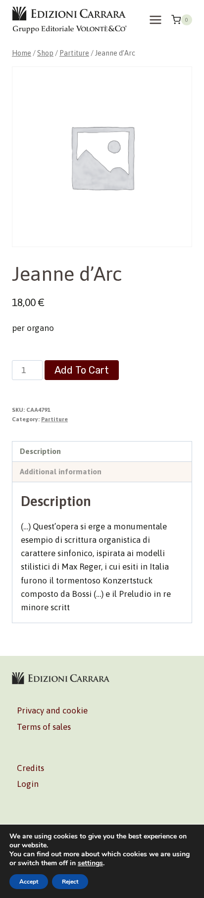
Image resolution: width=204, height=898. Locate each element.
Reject (70, 882)
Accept (28, 882)
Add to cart (81, 370)
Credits (30, 768)
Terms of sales (44, 727)
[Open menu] (155, 19)
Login (28, 784)
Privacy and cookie (52, 710)
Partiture (54, 419)
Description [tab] (40, 451)
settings (90, 863)
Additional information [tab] (61, 471)
